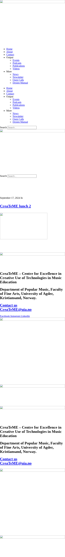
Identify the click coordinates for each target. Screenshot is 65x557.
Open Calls (18, 80)
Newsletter (18, 77)
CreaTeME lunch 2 (15, 206)
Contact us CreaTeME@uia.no (16, 307)
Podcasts (17, 63)
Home (9, 49)
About (9, 51)
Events (16, 60)
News (15, 74)
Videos (16, 68)
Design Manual (20, 82)
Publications (19, 66)
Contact (10, 54)
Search (3, 127)
